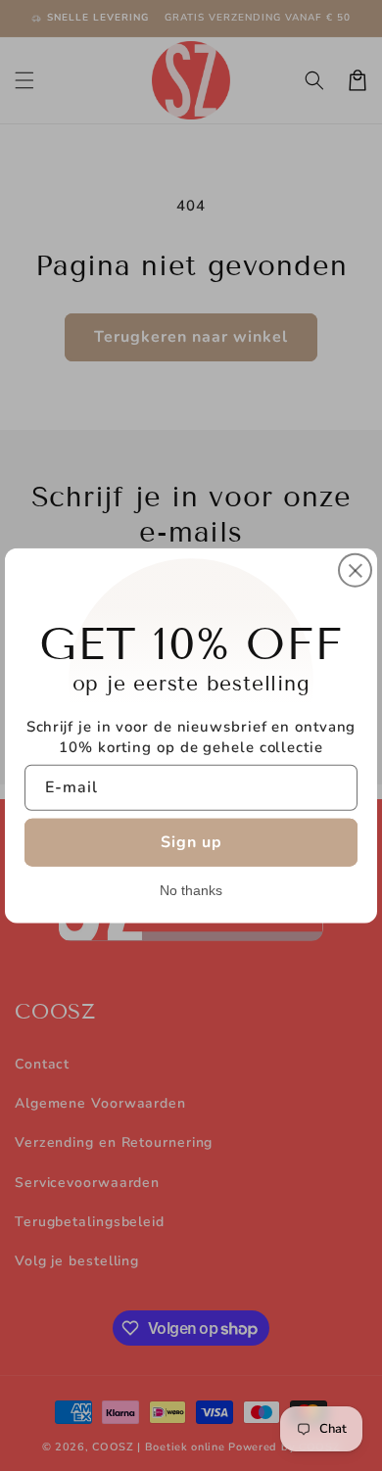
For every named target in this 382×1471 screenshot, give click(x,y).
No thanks (191, 889)
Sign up (191, 841)
